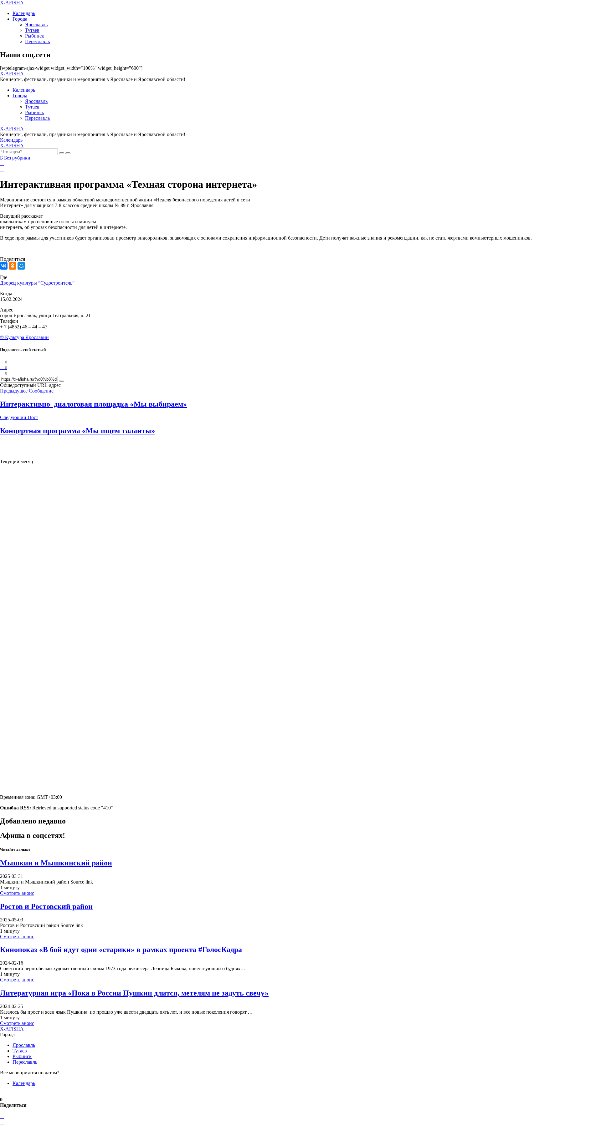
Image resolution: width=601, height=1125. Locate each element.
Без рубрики (17, 157)
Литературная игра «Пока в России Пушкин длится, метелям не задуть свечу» (134, 993)
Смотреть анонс (17, 893)
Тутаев (32, 30)
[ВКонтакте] (4, 266)
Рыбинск (34, 35)
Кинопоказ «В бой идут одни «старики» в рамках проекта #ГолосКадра (121, 949)
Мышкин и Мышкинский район (56, 863)
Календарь (24, 13)
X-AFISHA (12, 2)
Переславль (37, 41)
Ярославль (36, 24)
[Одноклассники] (12, 266)
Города (20, 19)
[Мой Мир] (21, 266)
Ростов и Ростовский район (46, 906)
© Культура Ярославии (24, 337)
